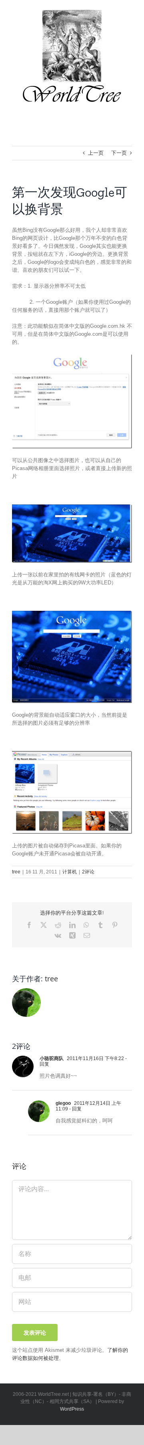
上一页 (96, 153)
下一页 (119, 153)
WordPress (72, 1409)
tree (16, 872)
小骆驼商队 (52, 1058)
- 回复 (75, 1109)
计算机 (69, 872)
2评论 (88, 872)
